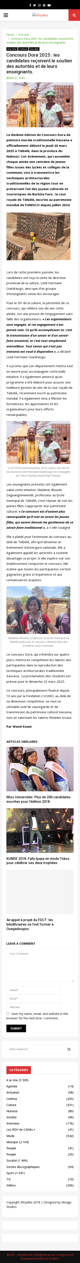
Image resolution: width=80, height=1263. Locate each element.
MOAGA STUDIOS (48, 1258)
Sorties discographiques (23, 1167)
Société (34, 49)
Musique (12, 1142)
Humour (12, 1111)
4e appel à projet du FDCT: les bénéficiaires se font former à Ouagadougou (30, 924)
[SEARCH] (69, 1049)
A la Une (11, 49)
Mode (10, 1136)
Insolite (11, 1117)
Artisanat (12, 1092)
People (11, 1148)
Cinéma (11, 1099)
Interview (12, 1123)
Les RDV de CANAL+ (20, 1129)
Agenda (11, 1086)
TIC (8, 1179)
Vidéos (11, 1185)
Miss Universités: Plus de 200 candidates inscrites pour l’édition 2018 (38, 799)
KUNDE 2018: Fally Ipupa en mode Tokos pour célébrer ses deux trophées (38, 861)
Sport (10, 1173)
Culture (23, 49)
